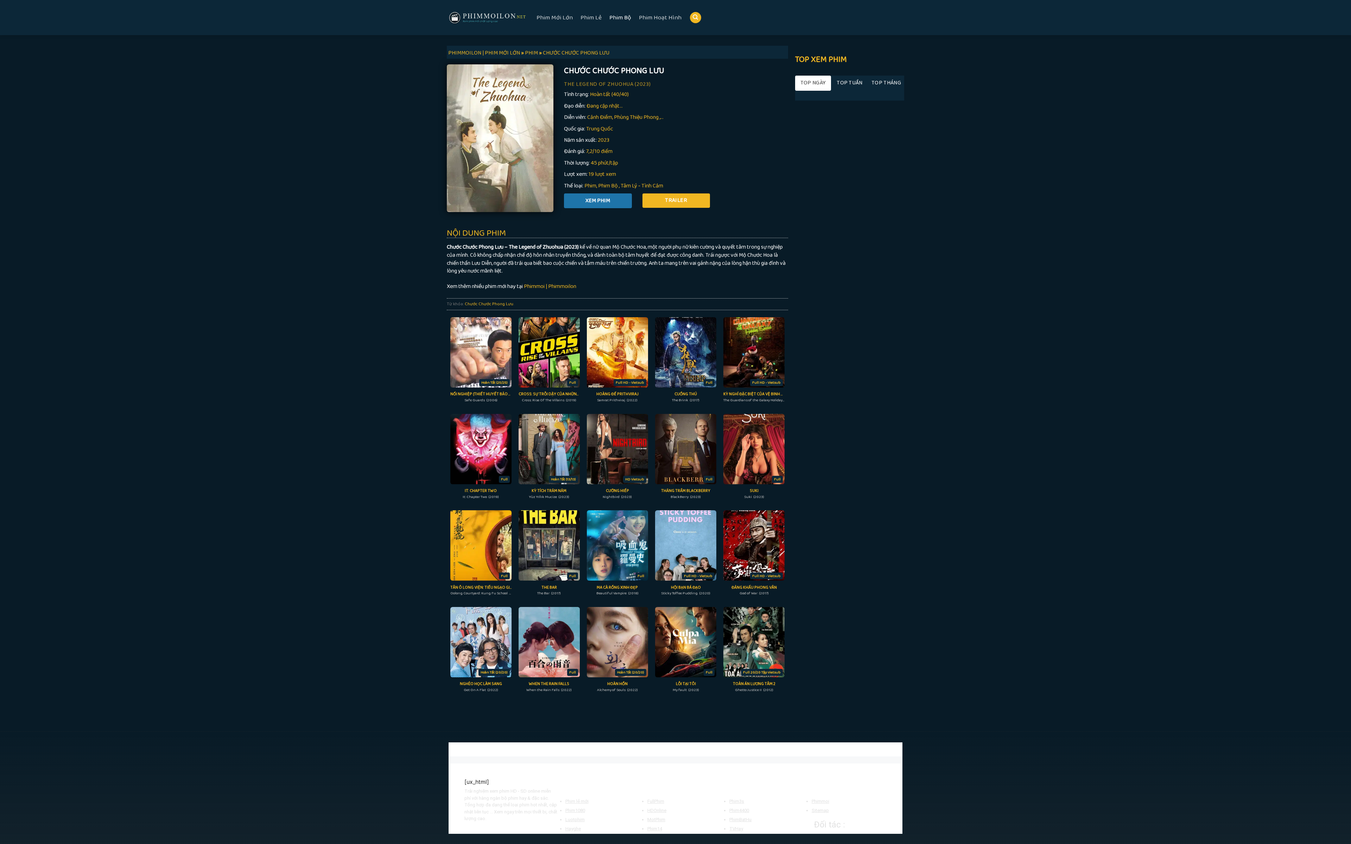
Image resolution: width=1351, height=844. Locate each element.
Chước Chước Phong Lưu (489, 303)
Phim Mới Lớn (555, 18)
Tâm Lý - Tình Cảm (642, 185)
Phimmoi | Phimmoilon (550, 286)
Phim (590, 185)
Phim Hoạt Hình (660, 18)
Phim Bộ (620, 18)
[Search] (695, 18)
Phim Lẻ (591, 18)
